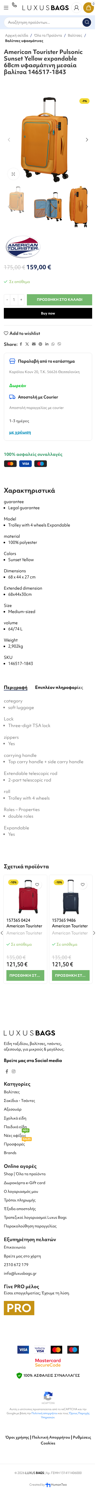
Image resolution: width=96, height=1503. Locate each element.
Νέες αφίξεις (16, 1134)
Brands (10, 1152)
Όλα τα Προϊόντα (48, 35)
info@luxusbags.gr (20, 1273)
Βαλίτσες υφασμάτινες (24, 40)
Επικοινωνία (15, 1247)
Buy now (48, 313)
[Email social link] (33, 344)
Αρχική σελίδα (16, 35)
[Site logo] (46, 7)
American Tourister (24, 933)
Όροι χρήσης (17, 1437)
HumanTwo (59, 1485)
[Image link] (29, 1032)
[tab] (15, 687)
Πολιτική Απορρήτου (51, 1437)
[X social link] (27, 344)
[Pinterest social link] (40, 344)
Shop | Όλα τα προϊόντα (25, 1173)
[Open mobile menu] (6, 8)
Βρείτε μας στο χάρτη (22, 1256)
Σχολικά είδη (15, 1118)
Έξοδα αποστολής (20, 1208)
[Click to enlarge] (13, 174)
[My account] (76, 8)
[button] (9, 140)
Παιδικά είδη (15, 1126)
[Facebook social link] (21, 344)
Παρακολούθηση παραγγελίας (30, 1226)
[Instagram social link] (13, 1071)
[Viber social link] (59, 344)
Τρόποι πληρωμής (20, 1200)
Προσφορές (17, 1143)
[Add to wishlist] (37, 884)
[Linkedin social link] (47, 344)
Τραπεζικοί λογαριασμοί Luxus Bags (35, 1217)
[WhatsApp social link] (53, 344)
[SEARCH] (86, 22)
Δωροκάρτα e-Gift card (24, 1182)
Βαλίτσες (75, 35)
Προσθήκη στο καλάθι (59, 299)
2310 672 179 (16, 1264)
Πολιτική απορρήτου (44, 1413)
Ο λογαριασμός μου (21, 1191)
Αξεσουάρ (13, 1109)
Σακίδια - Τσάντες (19, 1100)
